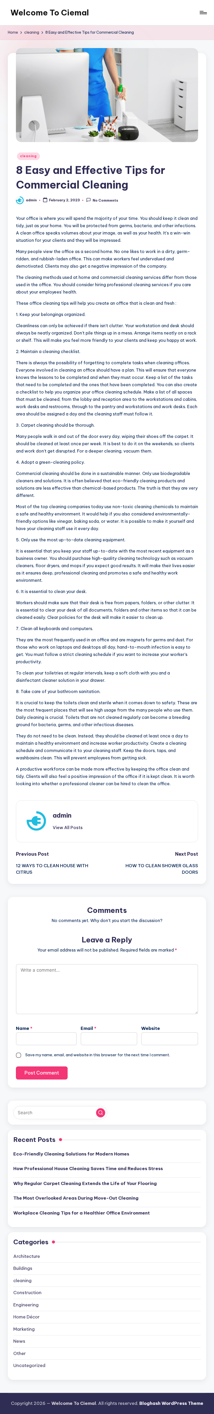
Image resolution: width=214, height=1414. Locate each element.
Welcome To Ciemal (49, 12)
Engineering (26, 1305)
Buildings (22, 1268)
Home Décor (26, 1317)
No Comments (105, 200)
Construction (27, 1292)
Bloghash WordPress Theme (171, 1403)
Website (150, 1028)
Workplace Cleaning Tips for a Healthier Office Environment (81, 1213)
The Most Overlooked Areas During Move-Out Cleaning (76, 1198)
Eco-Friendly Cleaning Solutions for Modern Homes (71, 1154)
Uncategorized (29, 1365)
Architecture (26, 1256)
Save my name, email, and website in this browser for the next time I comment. (97, 1054)
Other (19, 1353)
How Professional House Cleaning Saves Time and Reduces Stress (88, 1168)
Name (24, 1028)
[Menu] (203, 12)
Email (88, 1028)
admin (62, 815)
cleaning (28, 156)
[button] (68, 827)
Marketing (24, 1329)
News (19, 1341)
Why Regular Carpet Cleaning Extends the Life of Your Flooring (85, 1183)
